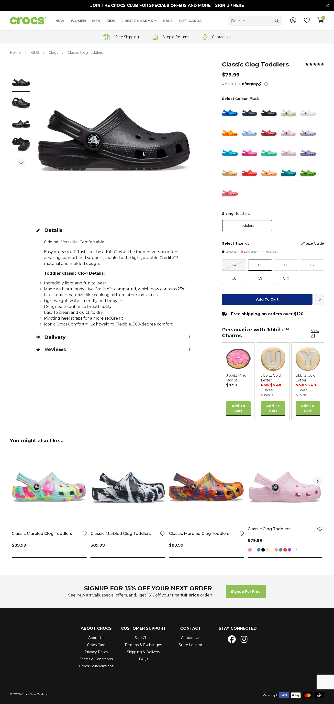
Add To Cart (238, 408)
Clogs (53, 52)
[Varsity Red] (285, 550)
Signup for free (246, 591)
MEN (96, 21)
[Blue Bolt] (254, 550)
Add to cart (267, 299)
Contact (190, 628)
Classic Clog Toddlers (269, 529)
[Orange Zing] (276, 550)
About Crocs (96, 628)
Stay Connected (238, 628)
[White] (272, 550)
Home (15, 52)
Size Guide (315, 243)
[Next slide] (21, 163)
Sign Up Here (229, 5)
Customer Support (143, 628)
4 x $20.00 (231, 84)
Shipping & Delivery (143, 652)
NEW (60, 21)
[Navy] (258, 550)
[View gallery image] (21, 82)
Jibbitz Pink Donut (236, 377)
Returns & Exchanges (143, 645)
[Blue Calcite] (280, 550)
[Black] (263, 550)
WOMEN (78, 21)
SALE (168, 21)
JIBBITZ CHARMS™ (139, 21)
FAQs (143, 659)
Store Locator (190, 645)
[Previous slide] (21, 66)
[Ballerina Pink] (250, 550)
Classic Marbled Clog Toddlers (42, 533)
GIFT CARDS (190, 21)
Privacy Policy (96, 652)
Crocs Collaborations (96, 666)
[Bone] (267, 550)
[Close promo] (327, 5)
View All (315, 333)
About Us (96, 638)
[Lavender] (289, 550)
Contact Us (190, 638)
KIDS (111, 21)
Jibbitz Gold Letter (271, 377)
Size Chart (143, 638)
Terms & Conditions (96, 659)
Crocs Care (96, 645)
